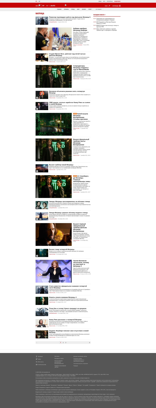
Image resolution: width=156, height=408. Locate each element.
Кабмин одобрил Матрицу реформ (80, 29)
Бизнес (84, 9)
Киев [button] (37, 5)
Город (72, 9)
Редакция (75, 365)
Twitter (39, 359)
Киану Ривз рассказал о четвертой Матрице (65, 319)
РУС (36, 1)
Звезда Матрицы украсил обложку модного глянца (68, 213)
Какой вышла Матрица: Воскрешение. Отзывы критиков (80, 116)
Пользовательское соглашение (80, 363)
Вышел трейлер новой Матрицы (61, 165)
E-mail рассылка (42, 364)
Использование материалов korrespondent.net (59, 362)
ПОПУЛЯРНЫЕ (110, 1)
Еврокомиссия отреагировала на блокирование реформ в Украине (105, 19)
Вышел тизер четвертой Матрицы (61, 249)
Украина (66, 9)
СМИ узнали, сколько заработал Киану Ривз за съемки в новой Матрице (69, 103)
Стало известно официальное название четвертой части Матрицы (68, 287)
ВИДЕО (100, 1)
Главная (59, 9)
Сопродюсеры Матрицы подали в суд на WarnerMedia (81, 67)
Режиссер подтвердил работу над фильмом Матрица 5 (69, 17)
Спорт (90, 9)
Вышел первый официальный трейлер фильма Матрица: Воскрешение (80, 227)
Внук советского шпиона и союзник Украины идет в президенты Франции (107, 29)
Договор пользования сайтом (80, 356)
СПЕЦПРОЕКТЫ (117, 1)
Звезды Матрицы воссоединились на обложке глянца (69, 201)
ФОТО (104, 1)
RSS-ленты (41, 362)
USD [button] (47, 5)
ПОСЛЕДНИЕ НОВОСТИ (98, 15)
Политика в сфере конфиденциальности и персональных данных (78, 360)
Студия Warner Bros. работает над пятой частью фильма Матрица (67, 54)
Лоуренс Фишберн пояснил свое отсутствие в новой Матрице (68, 331)
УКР (39, 1)
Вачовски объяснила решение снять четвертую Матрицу (67, 92)
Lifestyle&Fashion (53, 22)
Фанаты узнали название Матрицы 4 (62, 297)
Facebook (40, 356)
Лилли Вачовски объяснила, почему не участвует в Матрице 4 (81, 263)
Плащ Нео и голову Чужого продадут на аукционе (67, 308)
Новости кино (52, 61)
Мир (78, 9)
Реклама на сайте (59, 358)
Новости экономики (77, 44)
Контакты (57, 356)
